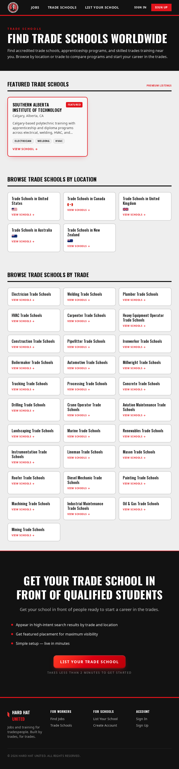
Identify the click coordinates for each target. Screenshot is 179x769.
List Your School (102, 7)
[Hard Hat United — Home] (13, 7)
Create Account (105, 725)
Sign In (140, 7)
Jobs (35, 7)
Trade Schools (62, 7)
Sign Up (161, 7)
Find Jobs (57, 719)
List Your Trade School (89, 661)
